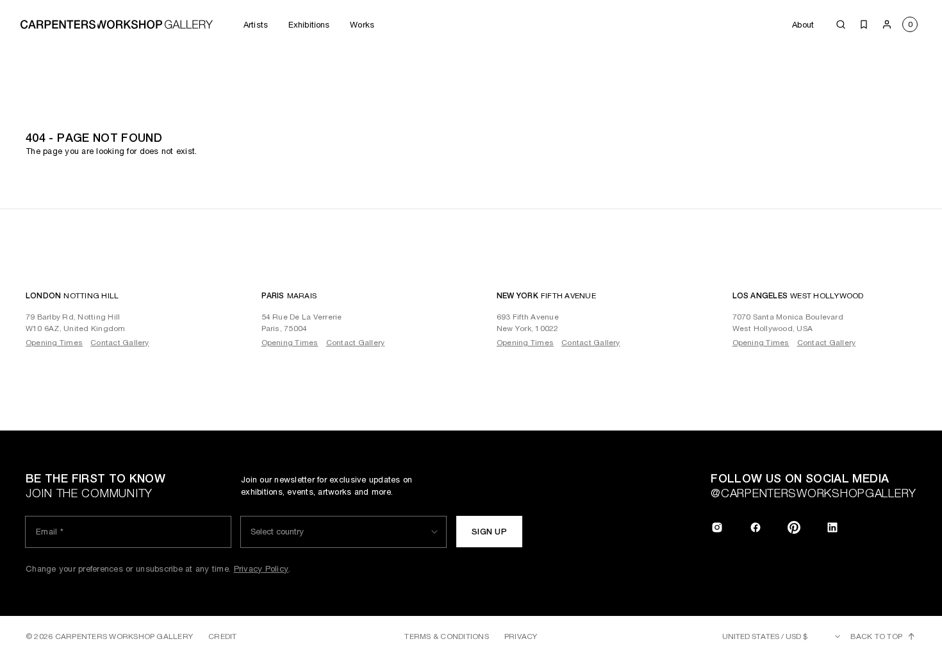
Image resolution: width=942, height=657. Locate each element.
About (803, 25)
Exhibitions (308, 25)
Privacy (521, 636)
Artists (256, 25)
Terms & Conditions (446, 636)
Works (362, 25)
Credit (222, 636)
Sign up (489, 531)
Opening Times (54, 342)
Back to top (876, 636)
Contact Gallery (119, 342)
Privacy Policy (261, 569)
